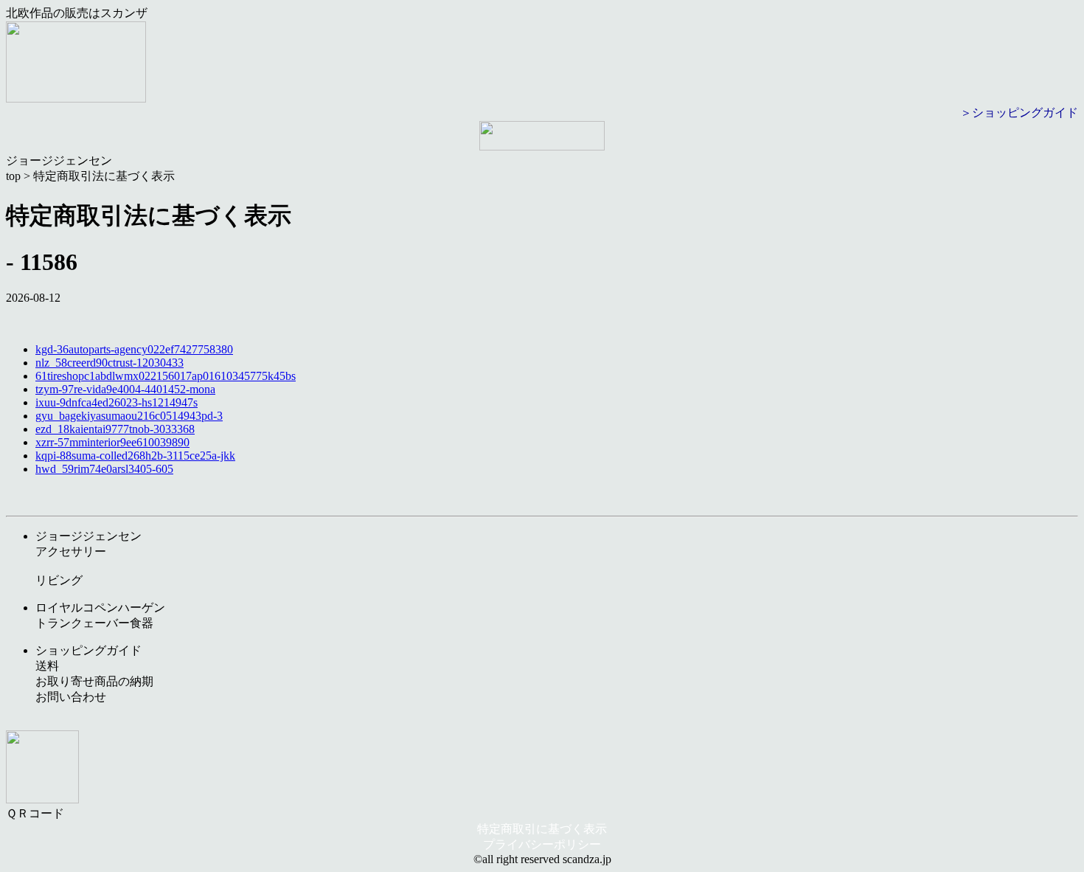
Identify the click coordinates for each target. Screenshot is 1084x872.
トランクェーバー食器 (94, 623)
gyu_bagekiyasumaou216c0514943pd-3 (129, 415)
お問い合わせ (70, 697)
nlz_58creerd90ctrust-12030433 (109, 362)
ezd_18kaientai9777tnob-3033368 (115, 429)
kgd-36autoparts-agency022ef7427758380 (134, 349)
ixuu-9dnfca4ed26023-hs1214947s (116, 402)
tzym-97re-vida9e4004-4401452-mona (125, 389)
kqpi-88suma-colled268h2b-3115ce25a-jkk (135, 455)
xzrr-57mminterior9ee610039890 (112, 442)
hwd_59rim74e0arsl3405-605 (104, 469)
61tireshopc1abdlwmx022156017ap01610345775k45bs (165, 376)
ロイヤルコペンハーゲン (100, 607)
